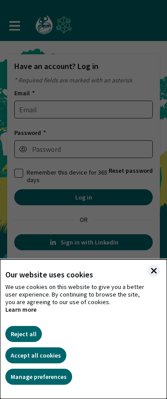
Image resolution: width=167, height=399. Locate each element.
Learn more (21, 310)
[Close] (153, 271)
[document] (83, 329)
